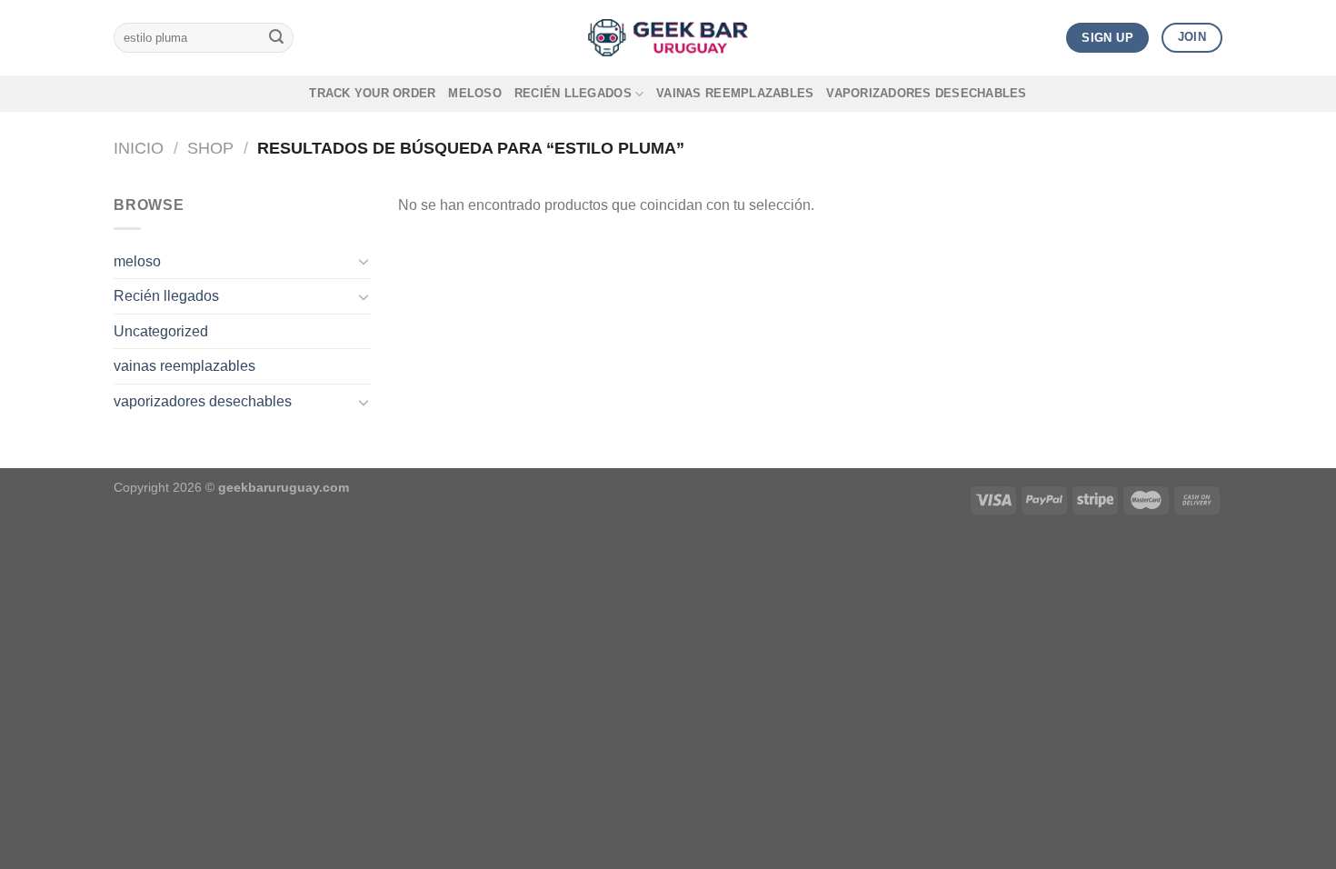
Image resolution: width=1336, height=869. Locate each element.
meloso (475, 93)
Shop (210, 147)
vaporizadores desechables (926, 93)
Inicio (139, 147)
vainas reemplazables (734, 93)
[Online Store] (668, 37)
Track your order (372, 93)
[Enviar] (276, 38)
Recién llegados (573, 93)
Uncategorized (161, 331)
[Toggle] (363, 261)
